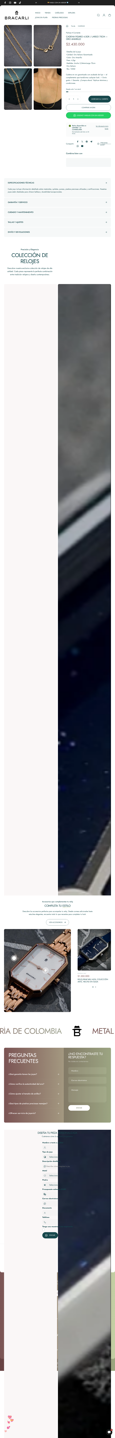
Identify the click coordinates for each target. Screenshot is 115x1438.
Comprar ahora (88, 107)
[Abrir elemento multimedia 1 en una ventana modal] (18, 45)
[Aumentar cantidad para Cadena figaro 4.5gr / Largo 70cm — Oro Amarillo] (78, 99)
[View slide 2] (95, 987)
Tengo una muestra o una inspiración (57, 1226)
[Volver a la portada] (67, 26)
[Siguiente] (78, 2)
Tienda (73, 26)
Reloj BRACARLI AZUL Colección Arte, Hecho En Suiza (93, 980)
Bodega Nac (82, 973)
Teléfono (45, 1217)
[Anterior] (36, 2)
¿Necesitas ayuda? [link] (104, 144)
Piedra (45, 1180)
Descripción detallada (51, 1161)
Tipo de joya (47, 1152)
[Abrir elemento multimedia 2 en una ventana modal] (48, 45)
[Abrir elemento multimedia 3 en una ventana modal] (18, 89)
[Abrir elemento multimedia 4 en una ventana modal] (48, 89)
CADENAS (81, 26)
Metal (44, 1170)
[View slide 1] (93, 987)
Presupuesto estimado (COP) (54, 1189)
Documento (47, 1208)
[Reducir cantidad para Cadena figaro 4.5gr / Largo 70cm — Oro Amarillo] (68, 99)
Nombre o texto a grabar (52, 1142)
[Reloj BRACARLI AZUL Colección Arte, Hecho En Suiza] (94, 950)
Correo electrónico (50, 1198)
